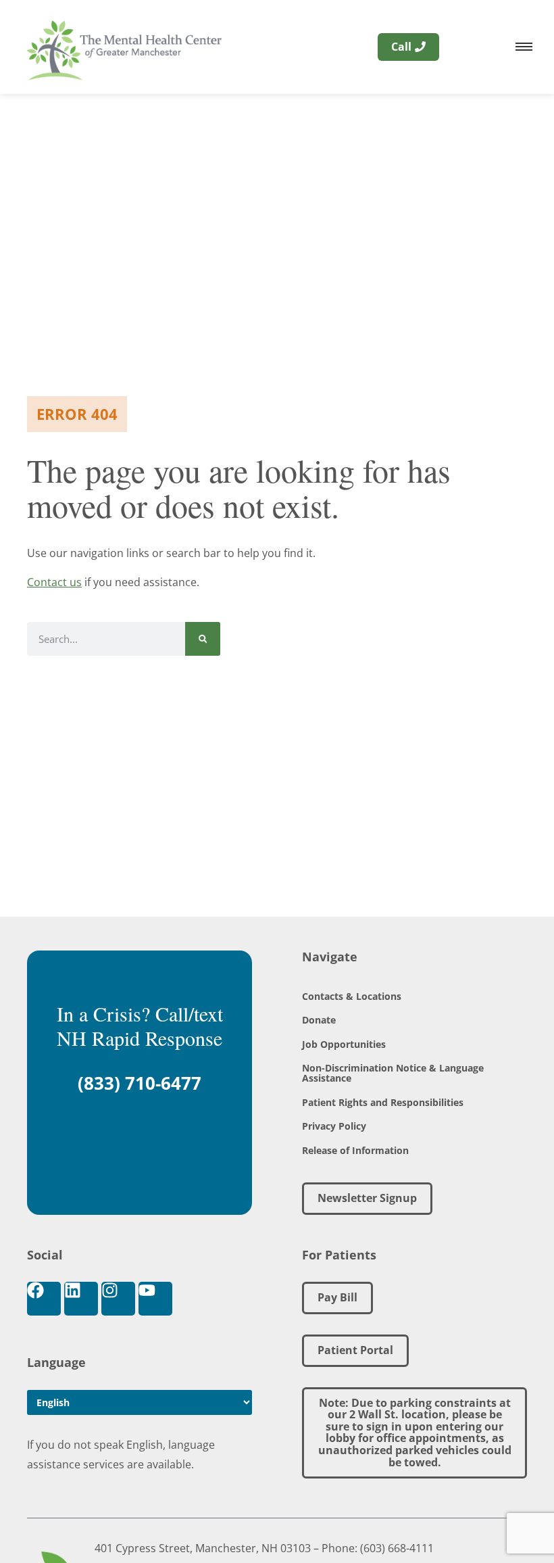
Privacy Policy (334, 1126)
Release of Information (355, 1150)
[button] (414, 1433)
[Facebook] (44, 1299)
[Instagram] (118, 1299)
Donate (319, 1019)
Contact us (54, 582)
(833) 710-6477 (139, 1083)
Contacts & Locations (351, 996)
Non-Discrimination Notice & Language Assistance (393, 1072)
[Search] (203, 639)
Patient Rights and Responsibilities (382, 1102)
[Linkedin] (81, 1299)
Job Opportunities (344, 1044)
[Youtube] (155, 1299)
